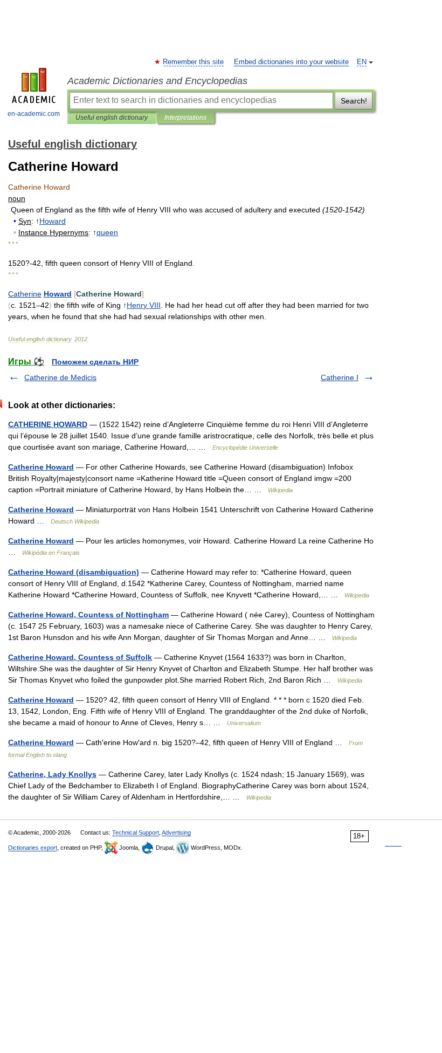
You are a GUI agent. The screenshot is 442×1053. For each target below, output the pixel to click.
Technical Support (135, 832)
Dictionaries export (32, 847)
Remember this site (194, 62)
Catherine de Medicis (60, 377)
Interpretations (185, 117)
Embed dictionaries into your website (291, 62)
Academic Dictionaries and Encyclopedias (157, 80)
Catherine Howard (41, 467)
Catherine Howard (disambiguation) (73, 572)
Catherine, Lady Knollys (52, 774)
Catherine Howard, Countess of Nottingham (88, 614)
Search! (354, 101)
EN (362, 62)
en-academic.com (34, 114)
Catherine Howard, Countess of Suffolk (80, 657)
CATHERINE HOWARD (47, 424)
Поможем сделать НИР (95, 361)
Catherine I (339, 377)
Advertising (176, 832)
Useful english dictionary (111, 117)
